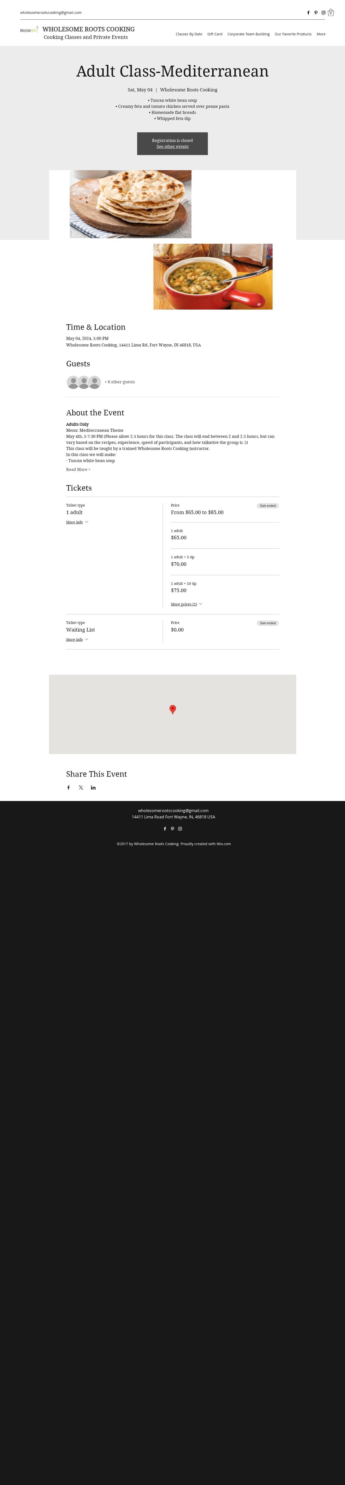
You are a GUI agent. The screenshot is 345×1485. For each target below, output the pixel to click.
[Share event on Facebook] (68, 788)
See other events (173, 146)
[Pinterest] (315, 12)
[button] (331, 12)
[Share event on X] (81, 788)
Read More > (78, 469)
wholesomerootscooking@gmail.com (51, 12)
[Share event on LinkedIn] (93, 788)
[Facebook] (308, 12)
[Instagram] (323, 12)
